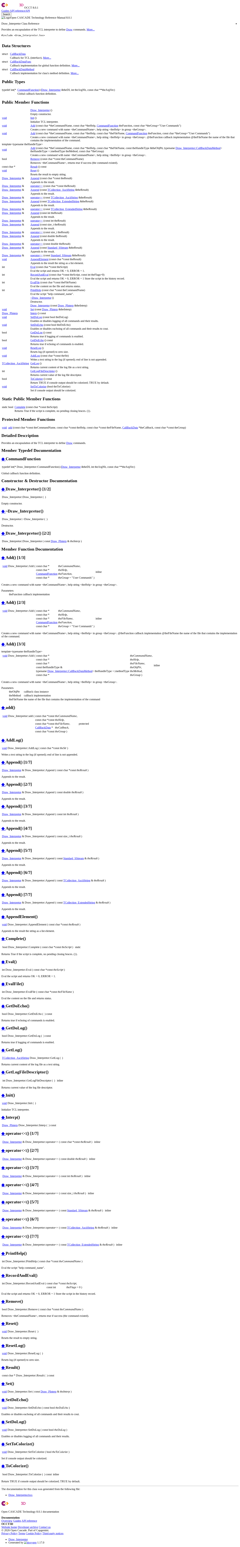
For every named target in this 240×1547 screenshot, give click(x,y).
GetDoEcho (37, 340)
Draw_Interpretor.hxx (20, 1495)
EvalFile (35, 282)
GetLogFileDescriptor (42, 371)
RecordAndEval (39, 274)
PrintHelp (35, 290)
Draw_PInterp (66, 305)
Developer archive (28, 1527)
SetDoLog (36, 317)
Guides (5, 10)
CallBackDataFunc (20, 61)
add (10, 427)
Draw (69, 29)
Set (32, 309)
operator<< (36, 185)
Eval (32, 266)
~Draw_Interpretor (40, 297)
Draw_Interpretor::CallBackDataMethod (198, 148)
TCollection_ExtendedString (63, 201)
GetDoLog (36, 332)
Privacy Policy (9, 1533)
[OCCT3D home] (12, 7)
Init (32, 117)
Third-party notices (52, 1533)
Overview (6, 1520)
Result (33, 166)
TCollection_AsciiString (60, 189)
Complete (20, 407)
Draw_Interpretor (51, 89)
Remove (35, 158)
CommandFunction (28, 89)
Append (34, 178)
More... (91, 29)
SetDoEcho (36, 324)
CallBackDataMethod (22, 69)
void (4, 117)
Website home (9, 1527)
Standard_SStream (57, 247)
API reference (29, 1520)
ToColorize (36, 378)
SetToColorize (38, 386)
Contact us (45, 1527)
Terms (21, 1533)
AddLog (35, 355)
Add (32, 125)
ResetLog (35, 347)
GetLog (34, 363)
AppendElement (39, 259)
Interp (33, 313)
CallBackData (18, 53)
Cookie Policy (34, 1533)
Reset (33, 170)
